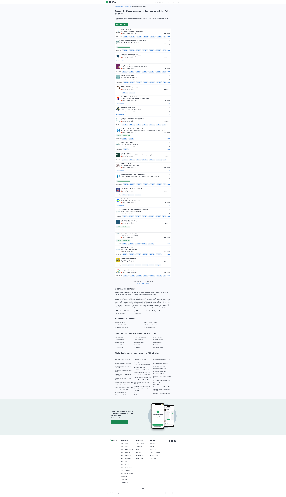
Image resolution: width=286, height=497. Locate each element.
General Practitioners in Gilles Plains (142, 377)
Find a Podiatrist (125, 452)
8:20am (139, 36)
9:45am (125, 149)
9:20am (124, 243)
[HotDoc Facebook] (169, 441)
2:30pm (131, 71)
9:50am (145, 275)
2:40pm (138, 71)
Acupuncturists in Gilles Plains (122, 389)
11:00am (132, 82)
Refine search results (121, 24)
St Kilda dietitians (157, 344)
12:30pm (145, 159)
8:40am (152, 36)
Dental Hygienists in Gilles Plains (141, 362)
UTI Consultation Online (149, 327)
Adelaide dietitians (119, 337)
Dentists (138, 449)
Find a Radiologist (125, 470)
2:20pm (124, 71)
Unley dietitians (137, 347)
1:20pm (145, 124)
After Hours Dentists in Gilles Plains (123, 357)
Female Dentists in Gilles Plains (122, 384)
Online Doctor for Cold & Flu (150, 324)
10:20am (132, 50)
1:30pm (152, 159)
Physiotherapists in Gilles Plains (160, 363)
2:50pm (145, 71)
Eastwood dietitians (119, 342)
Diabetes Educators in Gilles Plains (142, 372)
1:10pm (131, 138)
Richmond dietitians (138, 344)
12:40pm (165, 50)
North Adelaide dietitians (140, 337)
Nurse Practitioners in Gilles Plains (142, 386)
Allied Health (139, 446)
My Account (124, 476)
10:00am (125, 50)
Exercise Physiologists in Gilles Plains (142, 374)
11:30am (146, 82)
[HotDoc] (111, 2)
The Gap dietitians (119, 347)
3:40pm (145, 254)
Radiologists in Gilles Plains (159, 373)
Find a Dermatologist (126, 467)
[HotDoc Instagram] (175, 441)
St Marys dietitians (157, 337)
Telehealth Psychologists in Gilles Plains (124, 382)
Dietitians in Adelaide (120, 313)
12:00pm (152, 50)
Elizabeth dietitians (119, 344)
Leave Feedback (125, 482)
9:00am (131, 92)
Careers (152, 446)
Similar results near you (143, 283)
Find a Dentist (124, 446)
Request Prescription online (121, 327)
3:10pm (158, 71)
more (168, 36)
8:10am (132, 36)
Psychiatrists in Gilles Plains (159, 368)
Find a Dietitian (125, 461)
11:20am (138, 50)
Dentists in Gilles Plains (139, 367)
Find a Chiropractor (126, 455)
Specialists (138, 452)
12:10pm (159, 82)
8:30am (146, 36)
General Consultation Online (150, 322)
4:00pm (152, 254)
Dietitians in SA (128, 6)
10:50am (159, 275)
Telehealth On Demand (120, 322)
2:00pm (158, 124)
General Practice (140, 443)
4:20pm (158, 254)
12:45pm (138, 265)
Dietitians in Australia (119, 6)
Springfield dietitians (158, 339)
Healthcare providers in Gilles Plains (161, 393)
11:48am (138, 195)
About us (152, 443)
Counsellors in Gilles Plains (140, 359)
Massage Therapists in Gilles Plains (142, 379)
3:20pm (165, 71)
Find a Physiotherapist (127, 449)
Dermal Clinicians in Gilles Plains (141, 369)
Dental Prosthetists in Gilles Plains (142, 364)
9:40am (124, 216)
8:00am (126, 36)
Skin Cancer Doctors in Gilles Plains (161, 380)
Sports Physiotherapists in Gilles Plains (162, 386)
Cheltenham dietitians (139, 342)
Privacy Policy (154, 455)
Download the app (119, 422)
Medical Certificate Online (121, 324)
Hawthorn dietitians (119, 339)
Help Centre (124, 479)
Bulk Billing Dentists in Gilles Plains (123, 363)
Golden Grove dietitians (158, 347)
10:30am (126, 82)
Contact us (153, 449)
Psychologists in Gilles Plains (159, 371)
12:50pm (139, 184)
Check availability (120, 60)
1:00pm (138, 124)
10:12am (125, 195)
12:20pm (158, 50)
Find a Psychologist (126, 458)
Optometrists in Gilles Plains (159, 357)
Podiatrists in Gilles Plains (159, 366)
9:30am (132, 159)
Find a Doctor (124, 443)
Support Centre (140, 458)
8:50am (159, 36)
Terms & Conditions (155, 452)
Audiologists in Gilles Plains (121, 392)
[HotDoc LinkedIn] (172, 441)
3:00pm (151, 71)
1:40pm (152, 124)
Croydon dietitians (138, 339)
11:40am (145, 50)
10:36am (131, 195)
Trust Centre (153, 458)
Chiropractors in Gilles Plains (121, 394)
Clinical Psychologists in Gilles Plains (142, 357)
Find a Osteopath (125, 464)
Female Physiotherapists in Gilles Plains (124, 387)
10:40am (138, 216)
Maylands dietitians (157, 342)
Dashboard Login (140, 455)
